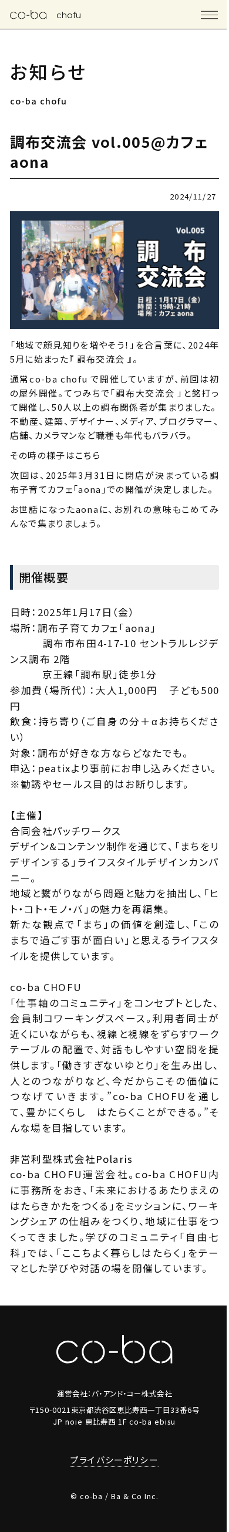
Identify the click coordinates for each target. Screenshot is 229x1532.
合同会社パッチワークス (66, 831)
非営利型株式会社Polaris (71, 1159)
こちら (87, 455)
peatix (54, 768)
